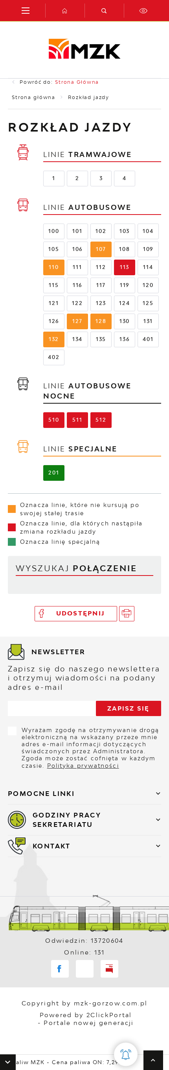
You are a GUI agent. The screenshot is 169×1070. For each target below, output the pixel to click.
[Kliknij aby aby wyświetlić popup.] (126, 1054)
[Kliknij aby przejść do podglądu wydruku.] (126, 613)
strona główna (77, 82)
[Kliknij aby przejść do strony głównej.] (65, 10)
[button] (8, 1062)
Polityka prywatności (83, 765)
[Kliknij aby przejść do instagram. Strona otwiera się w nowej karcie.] (85, 969)
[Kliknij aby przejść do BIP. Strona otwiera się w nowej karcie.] (109, 969)
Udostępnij (80, 613)
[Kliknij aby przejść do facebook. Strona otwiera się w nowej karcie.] (60, 969)
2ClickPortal (109, 1015)
